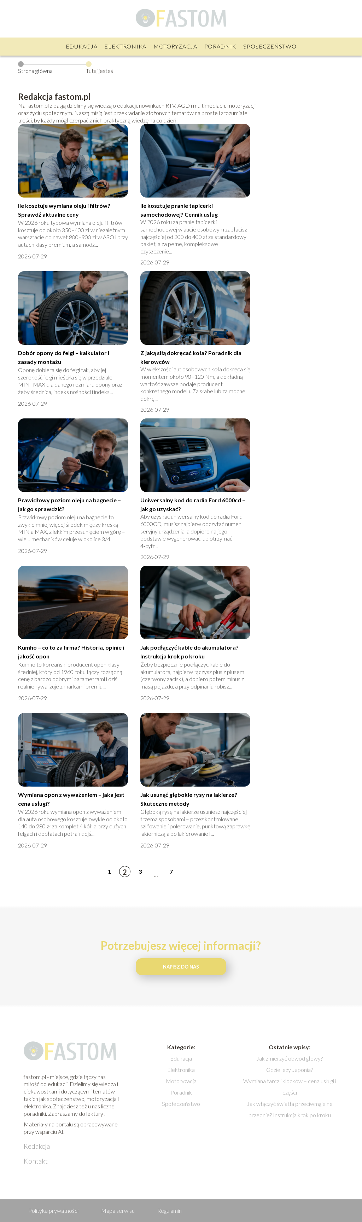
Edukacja (82, 46)
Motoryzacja (175, 46)
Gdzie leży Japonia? (289, 1069)
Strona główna (35, 70)
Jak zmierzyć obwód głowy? (289, 1058)
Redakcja (37, 1146)
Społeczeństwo (269, 46)
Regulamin (169, 1210)
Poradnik (220, 46)
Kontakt (36, 1161)
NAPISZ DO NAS (181, 967)
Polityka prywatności (53, 1210)
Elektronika (125, 46)
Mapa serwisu (118, 1210)
